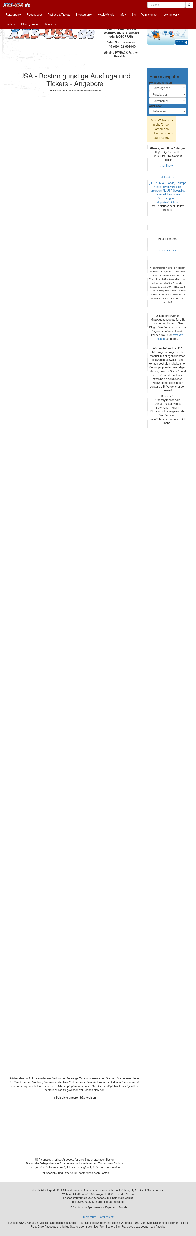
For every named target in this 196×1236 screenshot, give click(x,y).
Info (122, 14)
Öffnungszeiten (30, 24)
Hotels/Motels (105, 14)
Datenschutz (106, 1217)
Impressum (89, 1217)
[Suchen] (189, 5)
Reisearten (12, 14)
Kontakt (49, 24)
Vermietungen (149, 14)
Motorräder (167, 177)
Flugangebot (34, 14)
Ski (134, 14)
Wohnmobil (170, 14)
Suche (9, 24)
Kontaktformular (167, 250)
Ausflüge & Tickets (59, 14)
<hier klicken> (167, 165)
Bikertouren (83, 14)
